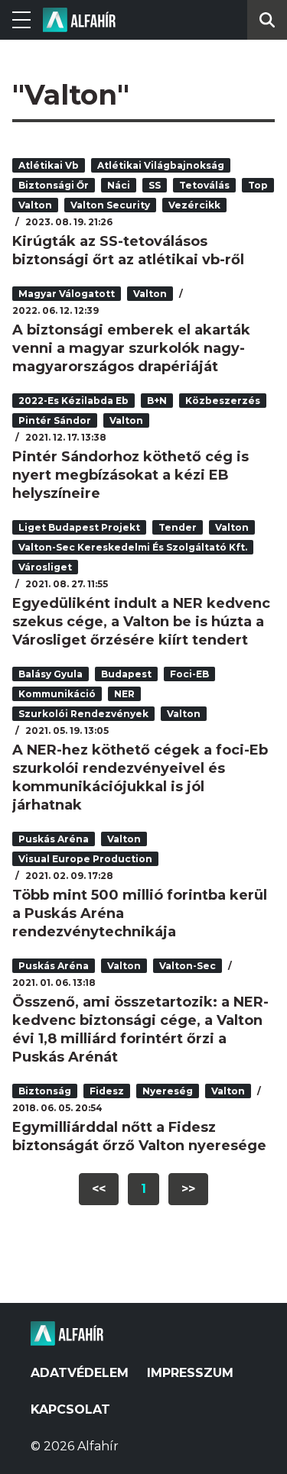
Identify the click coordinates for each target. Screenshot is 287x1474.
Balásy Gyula (50, 674)
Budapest (126, 674)
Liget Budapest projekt (79, 527)
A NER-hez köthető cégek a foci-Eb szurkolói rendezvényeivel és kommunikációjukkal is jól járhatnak (140, 777)
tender (177, 527)
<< (99, 1188)
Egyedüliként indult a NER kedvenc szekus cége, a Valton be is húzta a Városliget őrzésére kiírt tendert (141, 621)
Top (258, 185)
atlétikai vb (48, 165)
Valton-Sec (187, 965)
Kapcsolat (70, 1409)
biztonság (44, 1091)
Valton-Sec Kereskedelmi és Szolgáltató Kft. (132, 547)
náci (118, 185)
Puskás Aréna (53, 839)
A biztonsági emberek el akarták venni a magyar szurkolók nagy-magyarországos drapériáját (131, 348)
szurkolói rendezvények (83, 713)
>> (188, 1188)
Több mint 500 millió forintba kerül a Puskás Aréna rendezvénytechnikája (139, 913)
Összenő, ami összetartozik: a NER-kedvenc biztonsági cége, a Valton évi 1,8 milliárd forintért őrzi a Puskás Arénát (140, 1029)
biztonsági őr (53, 185)
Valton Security (110, 205)
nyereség (167, 1091)
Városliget (45, 567)
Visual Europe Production (85, 859)
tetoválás (204, 185)
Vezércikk (194, 205)
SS (154, 185)
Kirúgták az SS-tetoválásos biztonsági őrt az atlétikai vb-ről (128, 250)
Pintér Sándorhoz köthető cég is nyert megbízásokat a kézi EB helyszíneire (130, 475)
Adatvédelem (80, 1373)
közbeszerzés (222, 400)
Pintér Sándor (54, 420)
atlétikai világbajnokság (160, 165)
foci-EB (189, 674)
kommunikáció (57, 694)
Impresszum (190, 1373)
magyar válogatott (66, 293)
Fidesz (107, 1091)
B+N (157, 400)
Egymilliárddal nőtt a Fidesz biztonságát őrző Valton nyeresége (139, 1136)
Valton (35, 205)
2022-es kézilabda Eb (73, 400)
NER (124, 694)
